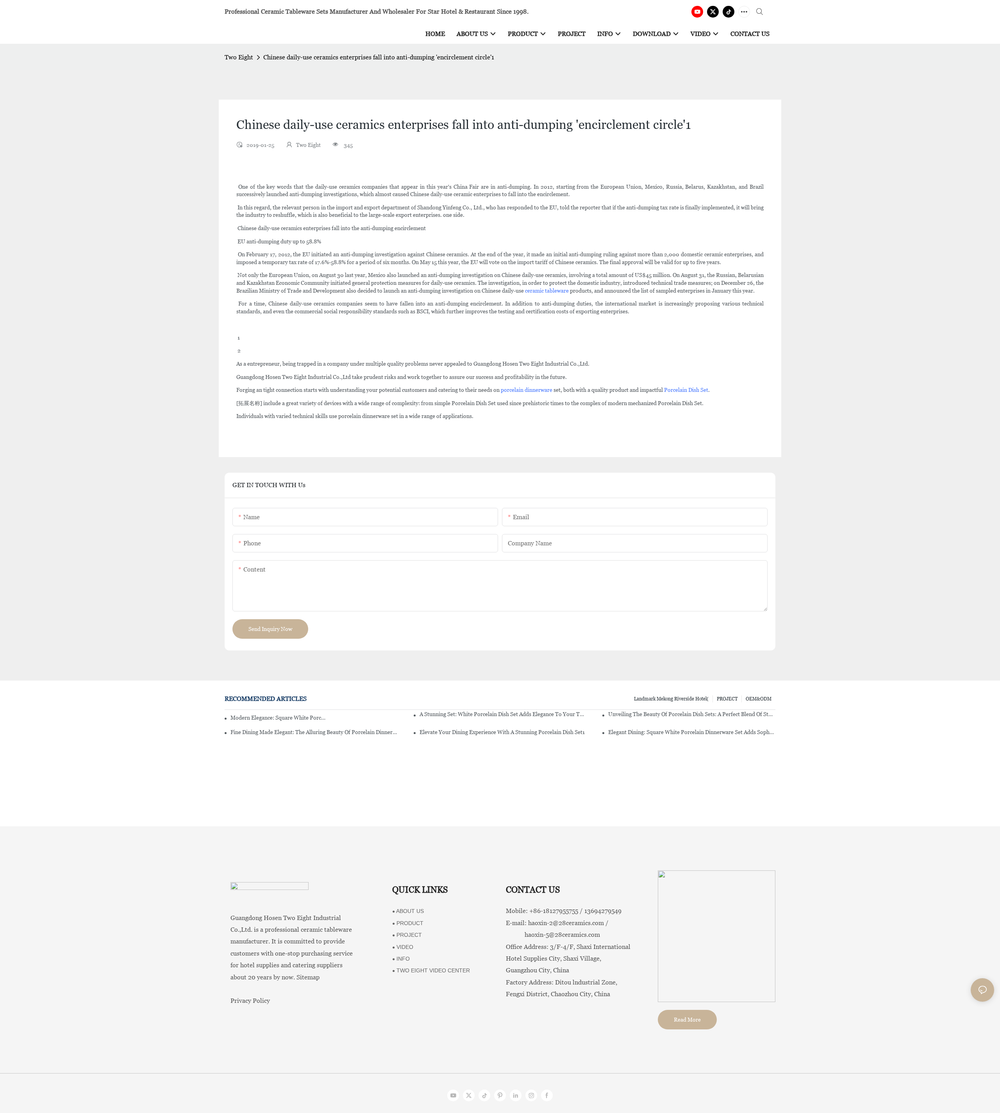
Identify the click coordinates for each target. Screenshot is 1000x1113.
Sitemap (308, 977)
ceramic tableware (547, 291)
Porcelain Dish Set (686, 390)
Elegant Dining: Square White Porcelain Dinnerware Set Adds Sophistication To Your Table (691, 732)
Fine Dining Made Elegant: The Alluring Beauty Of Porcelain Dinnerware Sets (314, 732)
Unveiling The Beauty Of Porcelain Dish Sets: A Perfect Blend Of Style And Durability (691, 714)
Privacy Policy (250, 1000)
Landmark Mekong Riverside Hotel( (671, 699)
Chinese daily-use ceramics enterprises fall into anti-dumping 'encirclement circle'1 (378, 57)
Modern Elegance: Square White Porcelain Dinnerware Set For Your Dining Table (278, 718)
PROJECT (727, 699)
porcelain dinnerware (526, 390)
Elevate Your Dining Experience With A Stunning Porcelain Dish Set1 (502, 732)
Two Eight (239, 57)
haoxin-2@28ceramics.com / (568, 923)
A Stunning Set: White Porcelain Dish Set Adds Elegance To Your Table (503, 714)
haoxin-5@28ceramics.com (553, 934)
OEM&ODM (758, 699)
